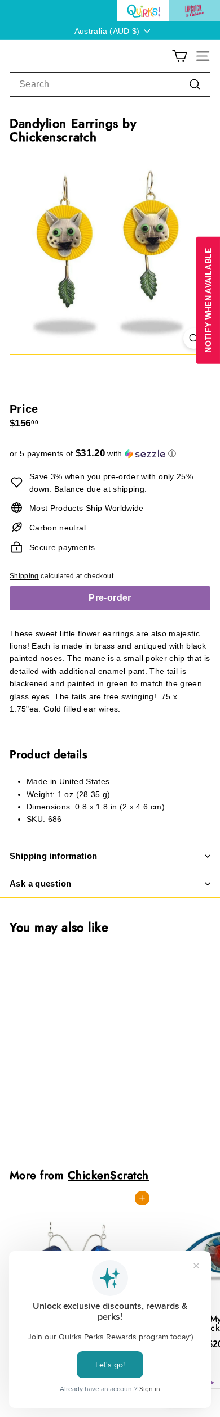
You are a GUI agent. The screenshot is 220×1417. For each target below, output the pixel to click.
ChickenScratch (108, 1175)
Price (24, 409)
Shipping (24, 576)
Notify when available (208, 300)
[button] (110, 453)
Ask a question (40, 883)
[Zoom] (193, 338)
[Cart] (179, 56)
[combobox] (110, 84)
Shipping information (54, 856)
